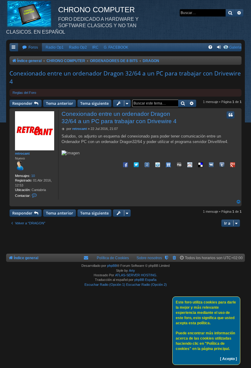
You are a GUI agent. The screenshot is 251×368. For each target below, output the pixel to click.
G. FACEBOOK (116, 47)
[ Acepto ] (228, 359)
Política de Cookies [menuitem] (113, 258)
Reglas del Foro (24, 92)
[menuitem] (30, 47)
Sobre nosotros (149, 258)
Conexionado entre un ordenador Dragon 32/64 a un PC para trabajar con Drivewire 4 (125, 77)
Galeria (235, 47)
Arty (132, 270)
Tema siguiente (94, 103)
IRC (95, 47)
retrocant (22, 153)
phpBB (112, 265)
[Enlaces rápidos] (13, 47)
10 (33, 176)
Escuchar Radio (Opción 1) (104, 284)
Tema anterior (59, 103)
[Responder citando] (230, 115)
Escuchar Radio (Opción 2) (146, 284)
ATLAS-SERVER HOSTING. (136, 275)
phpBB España (145, 280)
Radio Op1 (55, 47)
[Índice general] (32, 14)
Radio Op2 (78, 47)
